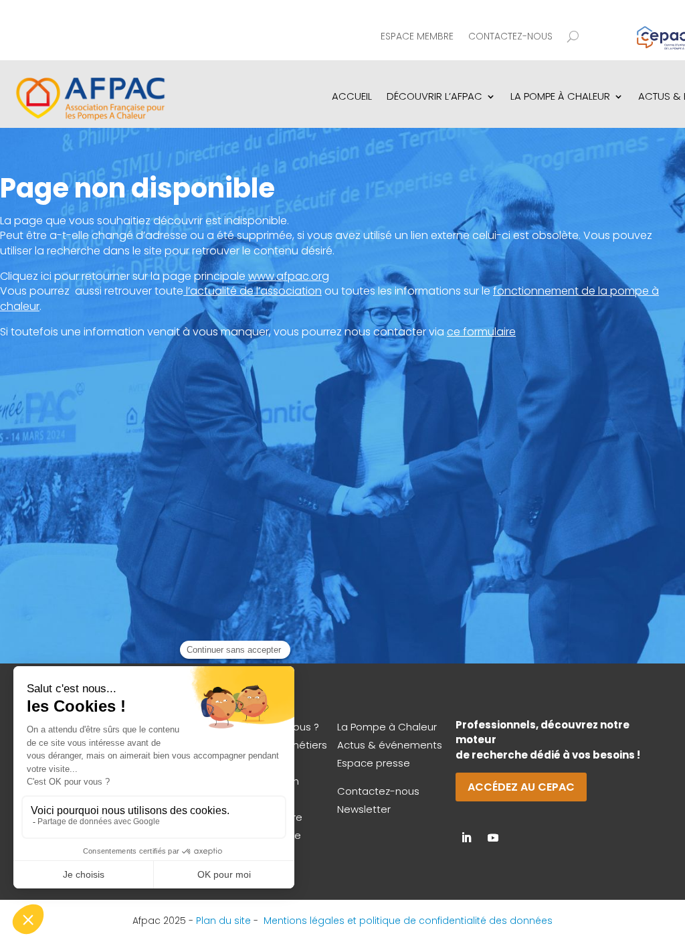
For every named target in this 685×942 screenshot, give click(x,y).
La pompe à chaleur (560, 96)
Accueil (352, 96)
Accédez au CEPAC (521, 787)
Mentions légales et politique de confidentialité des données (408, 920)
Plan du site (223, 920)
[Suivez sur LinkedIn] (466, 837)
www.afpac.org (288, 276)
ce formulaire (481, 331)
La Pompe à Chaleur (387, 727)
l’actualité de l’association (254, 291)
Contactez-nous (510, 37)
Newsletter (364, 809)
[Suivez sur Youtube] (493, 837)
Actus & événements (389, 745)
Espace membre (417, 37)
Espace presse (373, 763)
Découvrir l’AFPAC (434, 96)
